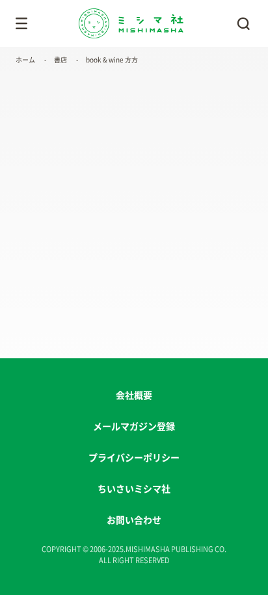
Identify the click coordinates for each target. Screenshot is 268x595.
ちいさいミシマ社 (134, 489)
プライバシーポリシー (134, 457)
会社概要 (134, 395)
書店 (60, 60)
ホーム (25, 60)
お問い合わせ (134, 520)
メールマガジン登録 (134, 426)
